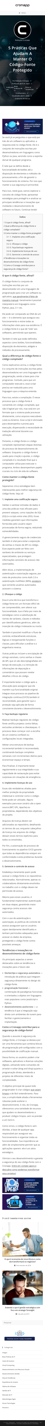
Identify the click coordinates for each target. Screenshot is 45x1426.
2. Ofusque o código (17, 243)
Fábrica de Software (9, 1386)
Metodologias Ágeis (9, 1399)
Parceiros (5, 1407)
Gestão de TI (6, 1391)
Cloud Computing (8, 1365)
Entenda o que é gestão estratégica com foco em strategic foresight (22, 1308)
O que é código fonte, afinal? (17, 222)
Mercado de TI (7, 1395)
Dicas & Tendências (29, 88)
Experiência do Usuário (10, 1382)
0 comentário (21, 93)
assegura (36, 581)
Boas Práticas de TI (18, 88)
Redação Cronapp (22, 40)
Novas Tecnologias (8, 1403)
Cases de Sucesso (8, 1361)
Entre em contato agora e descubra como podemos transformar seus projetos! (20, 1169)
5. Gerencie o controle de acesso (22, 254)
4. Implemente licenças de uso (21, 251)
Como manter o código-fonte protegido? (22, 233)
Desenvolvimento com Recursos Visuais (15, 1369)
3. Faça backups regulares (19, 247)
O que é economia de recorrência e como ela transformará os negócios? (22, 1260)
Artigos (4, 1353)
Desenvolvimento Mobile (11, 1374)
